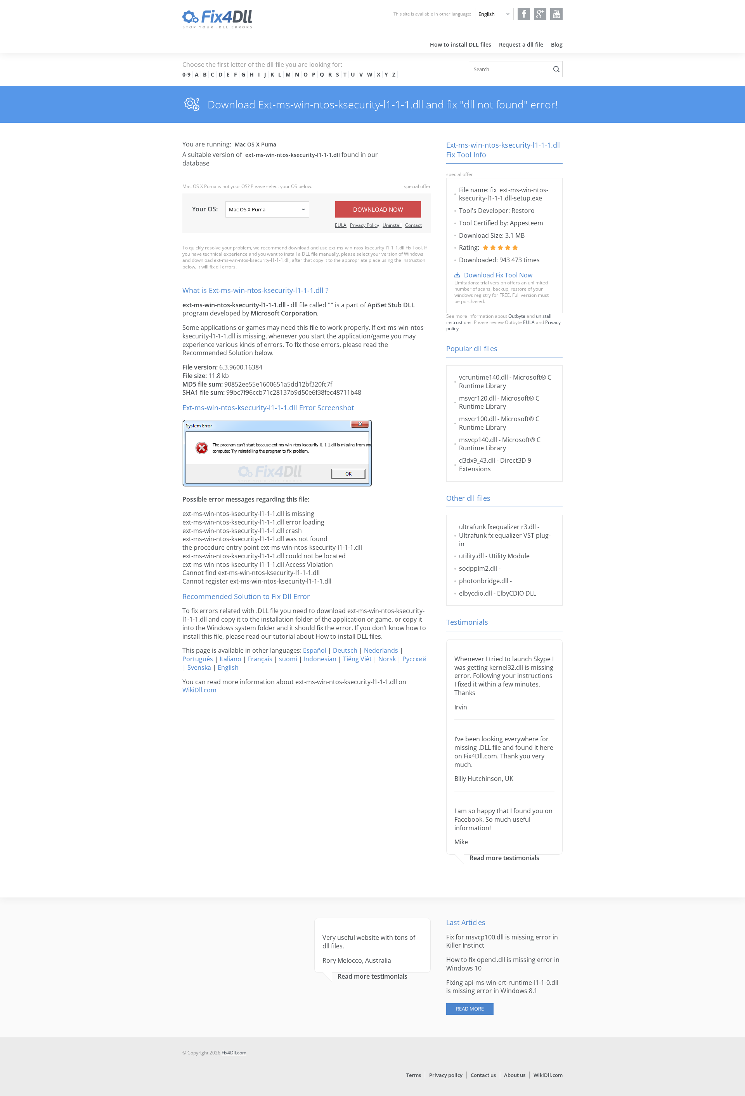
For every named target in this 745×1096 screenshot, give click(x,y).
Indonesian (320, 659)
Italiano (230, 659)
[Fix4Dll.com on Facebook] (524, 14)
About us (514, 1075)
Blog (557, 44)
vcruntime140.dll (483, 377)
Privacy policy (446, 1075)
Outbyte (516, 316)
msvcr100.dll (477, 419)
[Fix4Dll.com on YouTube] (556, 14)
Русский (414, 659)
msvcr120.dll (477, 398)
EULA (341, 225)
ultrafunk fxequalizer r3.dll (497, 527)
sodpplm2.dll (478, 568)
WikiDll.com (199, 690)
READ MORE (470, 1008)
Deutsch (345, 650)
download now (378, 209)
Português (197, 659)
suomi (288, 659)
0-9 (186, 74)
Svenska (199, 667)
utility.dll (471, 556)
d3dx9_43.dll (477, 460)
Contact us (483, 1075)
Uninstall (392, 225)
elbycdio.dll (475, 593)
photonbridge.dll (483, 581)
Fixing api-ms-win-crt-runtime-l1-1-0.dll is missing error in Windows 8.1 (502, 986)
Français (260, 659)
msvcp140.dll (478, 440)
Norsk (387, 659)
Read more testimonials (504, 858)
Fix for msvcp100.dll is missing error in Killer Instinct (502, 941)
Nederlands (381, 650)
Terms (413, 1075)
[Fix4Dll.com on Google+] (540, 14)
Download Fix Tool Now (498, 275)
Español (314, 650)
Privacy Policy (364, 225)
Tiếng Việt (357, 659)
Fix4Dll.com (234, 1052)
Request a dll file (521, 44)
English (228, 667)
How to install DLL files (460, 44)
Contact (413, 225)
